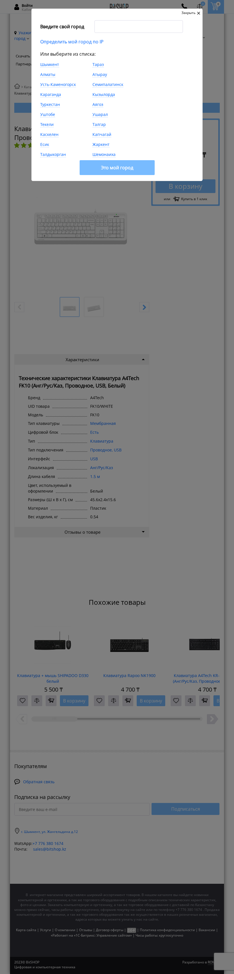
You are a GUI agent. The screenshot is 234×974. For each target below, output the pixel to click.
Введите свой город (62, 26)
